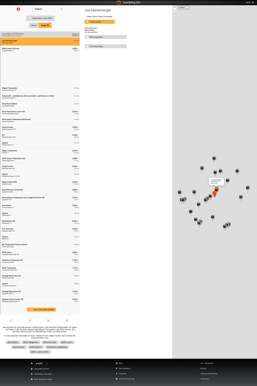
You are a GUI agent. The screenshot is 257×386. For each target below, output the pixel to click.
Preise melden (95, 22)
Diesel (33, 25)
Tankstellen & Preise (41, 369)
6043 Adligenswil (30, 342)
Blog (120, 363)
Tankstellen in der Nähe (42, 18)
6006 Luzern (66, 342)
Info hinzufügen (96, 46)
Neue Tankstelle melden (44, 309)
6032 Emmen (18, 347)
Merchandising (124, 368)
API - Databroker (207, 363)
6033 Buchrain (49, 342)
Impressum (205, 379)
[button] (216, 191)
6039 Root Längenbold (57, 347)
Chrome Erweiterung (127, 379)
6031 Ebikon (13, 342)
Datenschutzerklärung (209, 374)
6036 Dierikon (36, 347)
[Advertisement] (41, 69)
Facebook (122, 374)
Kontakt (203, 368)
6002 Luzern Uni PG (39, 352)
